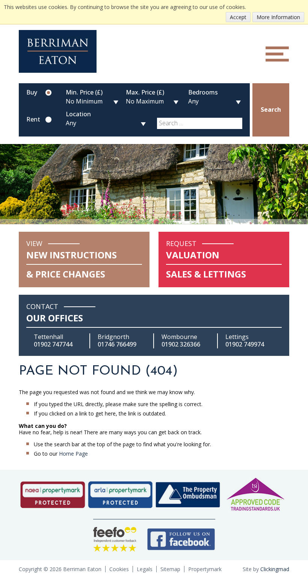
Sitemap (170, 569)
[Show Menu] (277, 54)
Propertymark (205, 569)
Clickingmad (274, 569)
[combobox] (199, 123)
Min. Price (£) (84, 92)
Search (271, 109)
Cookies (119, 569)
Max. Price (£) (145, 92)
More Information (278, 17)
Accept (238, 17)
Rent (33, 119)
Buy (31, 92)
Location (78, 114)
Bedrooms (203, 92)
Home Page (73, 453)
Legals (144, 569)
